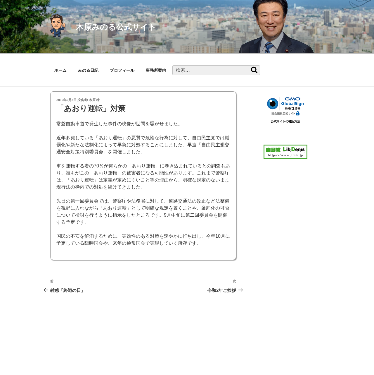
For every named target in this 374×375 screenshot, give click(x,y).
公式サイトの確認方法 (285, 121)
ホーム (60, 70)
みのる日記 (88, 70)
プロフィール (122, 70)
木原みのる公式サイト (116, 26)
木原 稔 (94, 100)
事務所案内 (156, 70)
